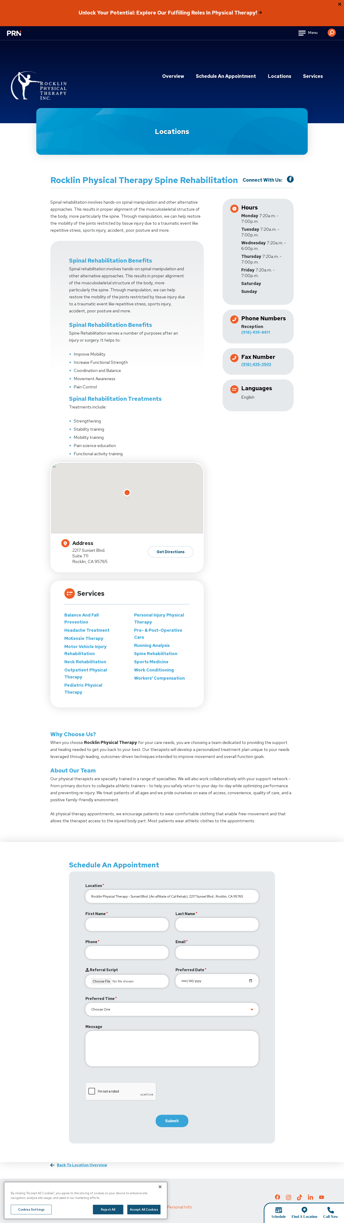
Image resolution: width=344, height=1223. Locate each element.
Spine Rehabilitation (155, 653)
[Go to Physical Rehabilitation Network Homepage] (19, 36)
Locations (279, 76)
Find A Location (304, 1217)
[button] (332, 31)
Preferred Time (100, 998)
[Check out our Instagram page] (288, 1199)
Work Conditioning (154, 670)
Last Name (185, 913)
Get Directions (171, 551)
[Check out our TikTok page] (299, 1199)
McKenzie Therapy (83, 638)
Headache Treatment (87, 630)
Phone (91, 941)
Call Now (330, 1217)
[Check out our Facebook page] (277, 1198)
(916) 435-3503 (256, 364)
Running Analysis (152, 645)
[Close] (160, 1187)
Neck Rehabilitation (85, 661)
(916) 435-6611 (255, 332)
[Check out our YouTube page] (321, 1198)
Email (181, 941)
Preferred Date (190, 969)
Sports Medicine (151, 661)
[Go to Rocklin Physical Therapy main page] (38, 79)
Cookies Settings (31, 1210)
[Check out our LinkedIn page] (310, 1199)
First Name (95, 913)
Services (313, 76)
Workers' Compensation (159, 678)
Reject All (108, 1210)
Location (93, 885)
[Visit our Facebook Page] (290, 179)
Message (93, 1026)
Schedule (278, 1217)
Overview (173, 76)
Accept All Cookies (144, 1210)
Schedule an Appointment (226, 76)
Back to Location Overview (82, 1165)
